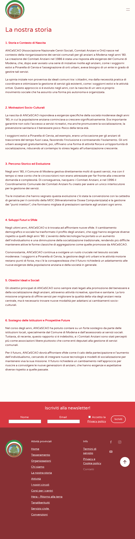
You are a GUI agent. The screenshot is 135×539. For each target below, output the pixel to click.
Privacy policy (96, 421)
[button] (128, 9)
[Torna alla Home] (14, 9)
